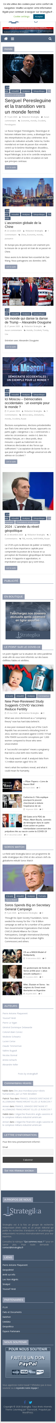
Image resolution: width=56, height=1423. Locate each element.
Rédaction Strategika (31, 117)
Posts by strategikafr (28, 1073)
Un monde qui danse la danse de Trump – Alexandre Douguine (28, 320)
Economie (31, 234)
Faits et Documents (12, 1312)
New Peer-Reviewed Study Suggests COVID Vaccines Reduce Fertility (24, 705)
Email (5, 1147)
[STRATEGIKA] (22, 1206)
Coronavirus (44, 696)
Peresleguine (10, 124)
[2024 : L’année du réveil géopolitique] (28, 474)
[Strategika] (6, 39)
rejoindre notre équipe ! (27, 1388)
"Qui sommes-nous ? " (34, 1241)
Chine (23, 234)
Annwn (6, 1106)
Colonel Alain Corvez (12, 1032)
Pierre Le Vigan (10, 1022)
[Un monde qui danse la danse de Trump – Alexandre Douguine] (28, 279)
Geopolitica (8, 1326)
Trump (45, 330)
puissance (9, 238)
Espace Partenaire (11, 1331)
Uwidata (6, 1321)
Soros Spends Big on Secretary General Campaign (27, 907)
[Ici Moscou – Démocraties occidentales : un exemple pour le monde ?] (28, 359)
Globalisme (39, 415)
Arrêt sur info (9, 1274)
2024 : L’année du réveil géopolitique (22, 528)
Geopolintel (8, 1269)
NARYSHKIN (38, 538)
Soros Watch (11, 900)
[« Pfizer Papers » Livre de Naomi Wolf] (12, 780)
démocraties (27, 415)
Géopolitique (39, 91)
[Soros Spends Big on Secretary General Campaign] (28, 866)
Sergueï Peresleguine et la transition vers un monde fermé (28, 106)
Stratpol (6, 1284)
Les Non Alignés (10, 1279)
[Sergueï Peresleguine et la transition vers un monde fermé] (28, 56)
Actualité (15, 91)
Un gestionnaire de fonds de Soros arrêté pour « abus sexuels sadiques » (36, 971)
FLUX (5, 1307)
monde (33, 120)
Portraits (42, 896)
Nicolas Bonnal (10, 1055)
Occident (41, 120)
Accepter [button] (39, 16)
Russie (23, 418)
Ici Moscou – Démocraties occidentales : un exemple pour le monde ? (27, 403)
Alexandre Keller (10, 1064)
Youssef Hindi (9, 1018)
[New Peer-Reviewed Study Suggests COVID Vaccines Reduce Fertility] (28, 666)
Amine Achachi (10, 1059)
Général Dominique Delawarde (17, 1027)
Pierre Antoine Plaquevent (15, 1013)
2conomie (25, 120)
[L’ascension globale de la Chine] (28, 179)
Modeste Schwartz (12, 1036)
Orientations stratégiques (27, 522)
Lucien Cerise (9, 1041)
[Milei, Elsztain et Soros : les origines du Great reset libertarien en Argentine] (12, 983)
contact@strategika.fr (13, 1247)
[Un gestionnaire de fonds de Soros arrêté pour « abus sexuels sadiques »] (12, 966)
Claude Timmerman (12, 1046)
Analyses (26, 91)
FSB (23, 538)
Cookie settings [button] (22, 16)
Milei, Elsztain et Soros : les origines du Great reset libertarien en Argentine (36, 987)
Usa (6, 334)
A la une (7, 89)
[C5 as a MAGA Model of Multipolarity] (12, 950)
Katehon (7, 1316)
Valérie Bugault (10, 1050)
